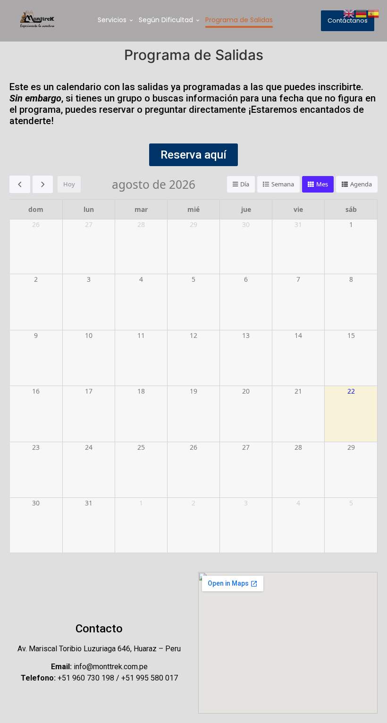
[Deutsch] (361, 12)
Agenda (361, 184)
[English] (349, 12)
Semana (282, 184)
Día (244, 184)
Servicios (112, 20)
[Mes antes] (19, 184)
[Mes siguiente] (43, 184)
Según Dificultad (166, 20)
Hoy (69, 184)
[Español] (374, 12)
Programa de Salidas (239, 20)
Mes (322, 184)
